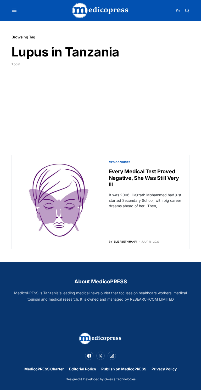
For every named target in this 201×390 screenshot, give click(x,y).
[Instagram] (112, 356)
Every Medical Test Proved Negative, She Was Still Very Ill (144, 178)
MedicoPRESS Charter (44, 369)
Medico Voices (119, 162)
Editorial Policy (82, 369)
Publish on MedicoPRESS (123, 369)
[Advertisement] (100, 105)
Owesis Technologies (120, 379)
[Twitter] (100, 356)
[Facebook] (89, 356)
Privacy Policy (164, 369)
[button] (14, 10)
